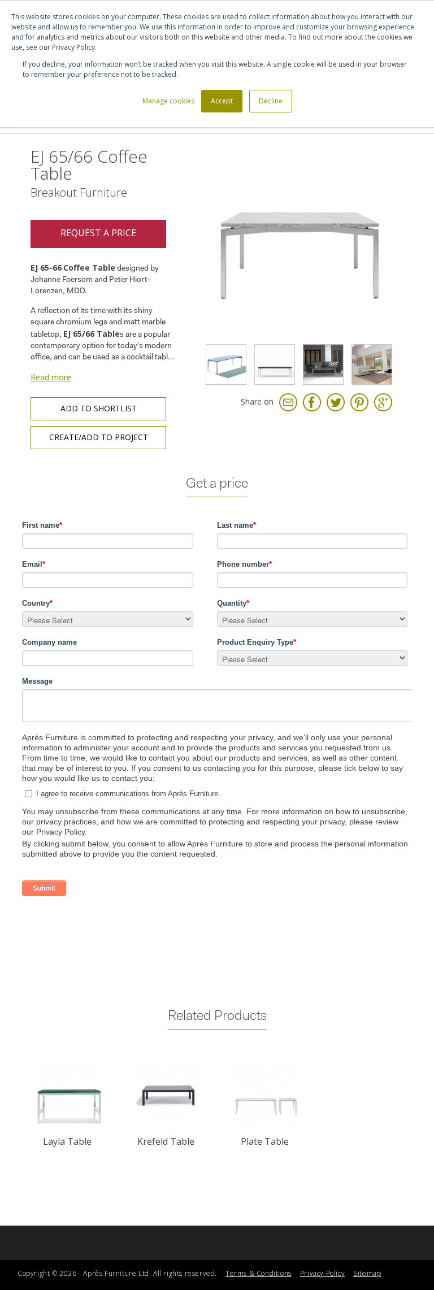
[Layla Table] (69, 1093)
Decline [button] (271, 101)
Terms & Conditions (258, 1273)
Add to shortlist (98, 408)
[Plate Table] (266, 1093)
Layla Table (67, 1141)
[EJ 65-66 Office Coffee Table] (274, 364)
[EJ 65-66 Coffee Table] (299, 243)
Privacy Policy (322, 1273)
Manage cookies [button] (168, 101)
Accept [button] (222, 101)
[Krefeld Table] (167, 1093)
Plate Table (265, 1141)
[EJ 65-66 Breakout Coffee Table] (226, 364)
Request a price (98, 233)
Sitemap (367, 1273)
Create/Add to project (98, 437)
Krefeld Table (165, 1141)
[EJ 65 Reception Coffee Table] (371, 364)
